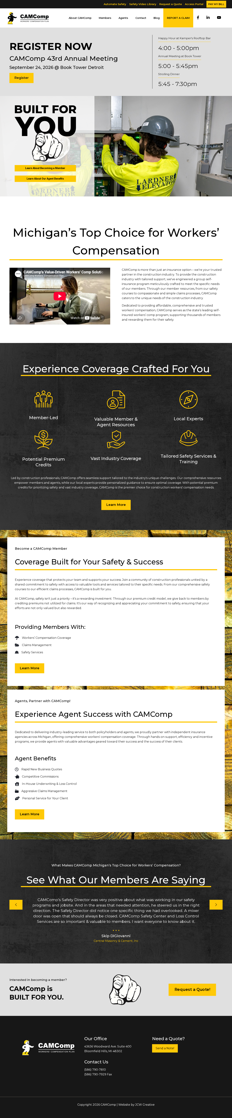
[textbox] (116, 613)
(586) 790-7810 (95, 1069)
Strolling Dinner (169, 74)
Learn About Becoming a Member (45, 168)
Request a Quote (170, 4)
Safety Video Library (142, 4)
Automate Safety (115, 4)
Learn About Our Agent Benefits (45, 178)
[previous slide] (15, 905)
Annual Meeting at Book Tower (179, 56)
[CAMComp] (28, 17)
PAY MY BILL (216, 4)
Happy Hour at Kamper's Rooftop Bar (184, 38)
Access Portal (194, 4)
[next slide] (216, 905)
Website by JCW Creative (136, 1104)
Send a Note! (165, 1048)
